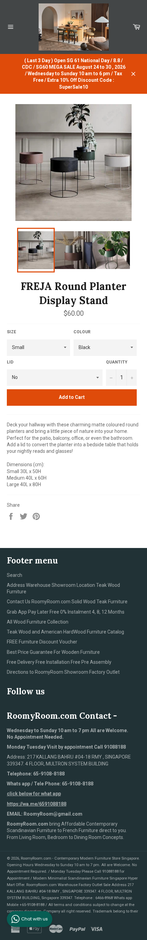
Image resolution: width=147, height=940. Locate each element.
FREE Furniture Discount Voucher (42, 642)
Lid (10, 362)
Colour (82, 331)
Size (11, 331)
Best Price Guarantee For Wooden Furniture (53, 652)
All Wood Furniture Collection (37, 622)
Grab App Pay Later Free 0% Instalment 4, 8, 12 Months (65, 612)
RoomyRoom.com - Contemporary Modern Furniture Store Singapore (80, 858)
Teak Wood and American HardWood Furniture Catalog (65, 632)
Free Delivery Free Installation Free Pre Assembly (59, 662)
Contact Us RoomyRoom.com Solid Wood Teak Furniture (67, 601)
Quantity (117, 362)
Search (14, 575)
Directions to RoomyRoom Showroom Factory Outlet (63, 672)
